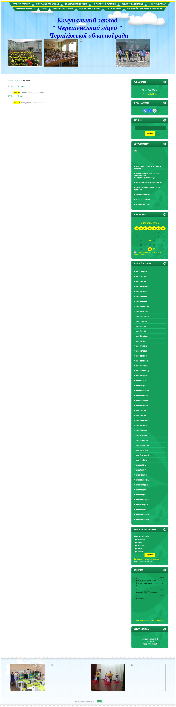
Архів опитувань (152, 559)
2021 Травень (141, 430)
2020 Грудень (142, 406)
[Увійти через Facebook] (150, 111)
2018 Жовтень (142, 311)
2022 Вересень (142, 480)
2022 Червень (142, 475)
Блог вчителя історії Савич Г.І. (149, 183)
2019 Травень (141, 346)
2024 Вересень (142, 515)
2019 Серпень (142, 356)
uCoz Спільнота (143, 200)
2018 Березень (142, 287)
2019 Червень (141, 351)
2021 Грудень (141, 460)
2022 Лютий (141, 470)
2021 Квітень (141, 425)
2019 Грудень (141, 376)
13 (150, 241)
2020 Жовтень (142, 401)
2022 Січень (141, 465)
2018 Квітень (141, 292)
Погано (140, 548)
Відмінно (141, 539)
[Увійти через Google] (154, 111)
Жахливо (141, 551)
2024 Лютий (141, 510)
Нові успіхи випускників (31, 103)
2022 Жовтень (142, 485)
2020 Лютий (141, 386)
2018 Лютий (141, 282)
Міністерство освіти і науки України (147, 168)
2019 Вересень (142, 361)
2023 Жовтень (142, 505)
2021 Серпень (142, 440)
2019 (18, 80)
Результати (138, 559)
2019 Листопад (142, 371)
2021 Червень (141, 435)
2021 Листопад (142, 455)
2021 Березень (142, 420)
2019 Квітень (141, 341)
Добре (140, 542)
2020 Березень (142, 391)
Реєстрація (147, 94)
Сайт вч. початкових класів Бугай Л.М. (147, 189)
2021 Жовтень (142, 450)
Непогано (141, 545)
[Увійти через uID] (145, 111)
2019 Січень (141, 326)
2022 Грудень (142, 490)
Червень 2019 (149, 223)
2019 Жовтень (142, 366)
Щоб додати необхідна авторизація (149, 620)
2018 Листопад (142, 316)
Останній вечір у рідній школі (33, 93)
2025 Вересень (142, 520)
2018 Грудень (141, 321)
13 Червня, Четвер (15, 96)
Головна (11, 80)
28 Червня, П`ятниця (16, 86)
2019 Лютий (141, 331)
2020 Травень (142, 396)
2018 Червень (141, 301)
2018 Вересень (142, 306)
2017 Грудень (141, 272)
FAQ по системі (142, 205)
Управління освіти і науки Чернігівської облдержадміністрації (146, 176)
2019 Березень (142, 336)
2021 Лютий (141, 416)
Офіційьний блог (143, 195)
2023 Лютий (141, 495)
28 (154, 249)
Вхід (155, 94)
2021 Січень (141, 411)
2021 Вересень (142, 445)
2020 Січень (141, 381)
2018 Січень (141, 277)
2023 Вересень (142, 500)
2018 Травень (141, 297)
